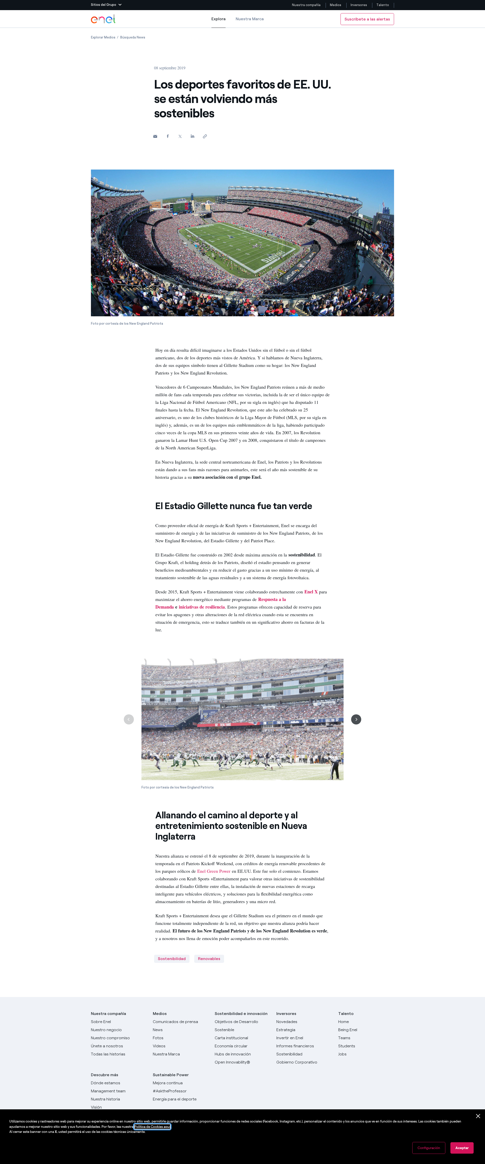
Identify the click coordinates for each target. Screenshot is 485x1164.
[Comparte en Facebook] (167, 136)
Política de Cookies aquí (152, 1127)
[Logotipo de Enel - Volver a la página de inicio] (103, 19)
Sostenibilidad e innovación (241, 1013)
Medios (335, 5)
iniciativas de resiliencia (202, 607)
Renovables (209, 958)
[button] (106, 5)
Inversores (359, 5)
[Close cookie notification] (478, 1116)
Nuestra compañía (306, 5)
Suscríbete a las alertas (367, 19)
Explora (218, 22)
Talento (383, 5)
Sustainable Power (171, 1074)
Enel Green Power (213, 871)
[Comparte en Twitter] (180, 136)
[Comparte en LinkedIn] (192, 136)
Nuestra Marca (250, 18)
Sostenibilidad (172, 958)
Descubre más (104, 1074)
